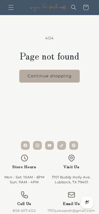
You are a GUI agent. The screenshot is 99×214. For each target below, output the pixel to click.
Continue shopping (50, 75)
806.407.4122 (24, 211)
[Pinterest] (73, 145)
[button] (11, 7)
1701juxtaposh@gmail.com (71, 211)
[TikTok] (61, 145)
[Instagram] (37, 145)
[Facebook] (25, 145)
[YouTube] (49, 145)
